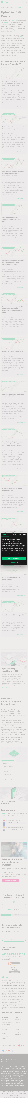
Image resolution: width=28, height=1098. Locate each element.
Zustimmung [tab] (5, 534)
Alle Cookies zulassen (14, 558)
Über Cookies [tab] (22, 534)
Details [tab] (14, 534)
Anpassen (13, 562)
